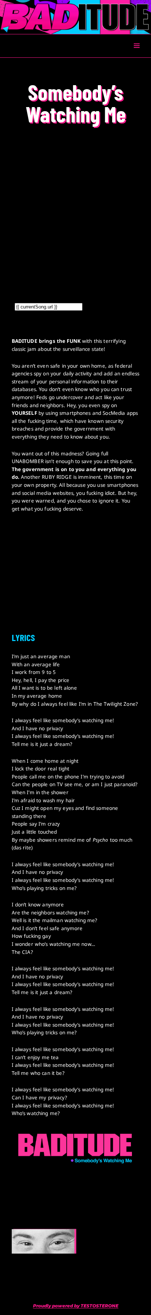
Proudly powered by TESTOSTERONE (75, 1305)
